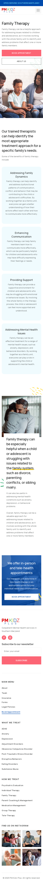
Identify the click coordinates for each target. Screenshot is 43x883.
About (4, 688)
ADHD (4, 729)
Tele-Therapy (8, 815)
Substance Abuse (10, 769)
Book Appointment (11, 712)
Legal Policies (8, 707)
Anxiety (5, 734)
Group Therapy (9, 810)
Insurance (6, 698)
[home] (8, 10)
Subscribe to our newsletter (18, 644)
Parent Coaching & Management (17, 800)
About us (21, 61)
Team (4, 693)
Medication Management (14, 805)
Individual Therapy (11, 790)
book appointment (21, 53)
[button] (38, 10)
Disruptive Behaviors (12, 759)
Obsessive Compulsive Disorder (17, 749)
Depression (7, 739)
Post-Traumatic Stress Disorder (17, 754)
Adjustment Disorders (12, 744)
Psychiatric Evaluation (12, 785)
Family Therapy (9, 795)
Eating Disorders (10, 764)
